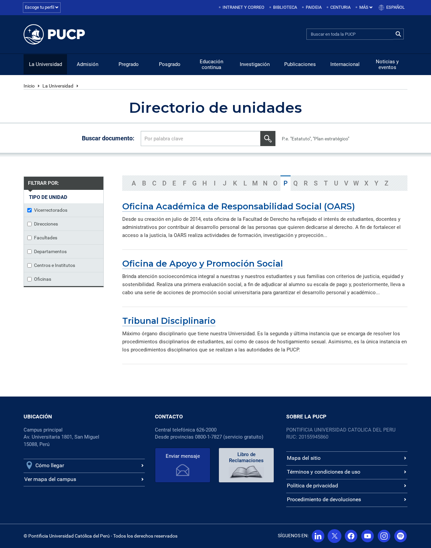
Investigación (255, 64)
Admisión (87, 64)
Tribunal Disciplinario (169, 321)
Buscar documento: (108, 138)
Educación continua (211, 64)
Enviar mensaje (183, 456)
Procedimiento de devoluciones (324, 499)
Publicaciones (300, 64)
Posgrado (169, 64)
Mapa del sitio (304, 458)
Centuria (340, 7)
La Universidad (45, 64)
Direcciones (46, 224)
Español (395, 7)
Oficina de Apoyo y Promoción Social (202, 264)
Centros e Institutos (54, 265)
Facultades (45, 237)
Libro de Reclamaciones (246, 457)
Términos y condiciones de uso (323, 472)
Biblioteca (285, 7)
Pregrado (129, 64)
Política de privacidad (312, 485)
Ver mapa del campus (50, 479)
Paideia (314, 7)
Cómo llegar (49, 465)
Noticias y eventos (387, 64)
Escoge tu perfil (40, 7)
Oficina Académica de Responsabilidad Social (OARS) (238, 206)
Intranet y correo (243, 7)
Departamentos (50, 251)
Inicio (29, 86)
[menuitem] (242, 7)
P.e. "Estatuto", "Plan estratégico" (315, 138)
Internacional (345, 64)
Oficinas (42, 279)
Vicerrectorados (50, 210)
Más (364, 7)
